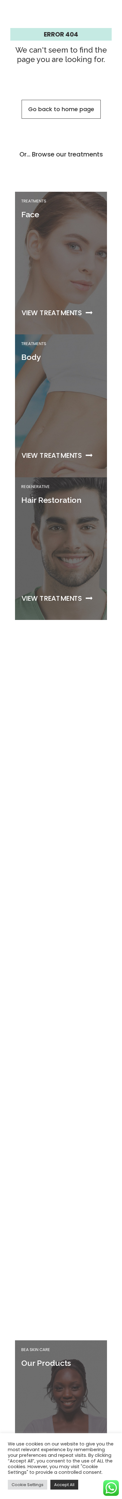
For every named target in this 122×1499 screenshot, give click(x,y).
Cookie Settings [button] (27, 1485)
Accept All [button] (64, 1485)
